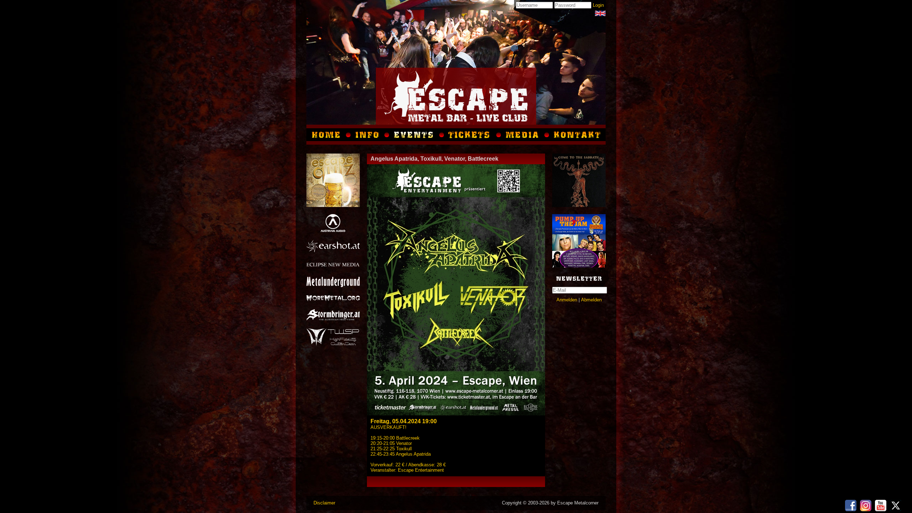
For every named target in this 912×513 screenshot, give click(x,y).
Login (598, 5)
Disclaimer (324, 503)
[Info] (367, 134)
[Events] (414, 134)
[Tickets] (470, 134)
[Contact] (576, 134)
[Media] (600, 13)
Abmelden (591, 299)
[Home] (327, 134)
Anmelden (566, 299)
